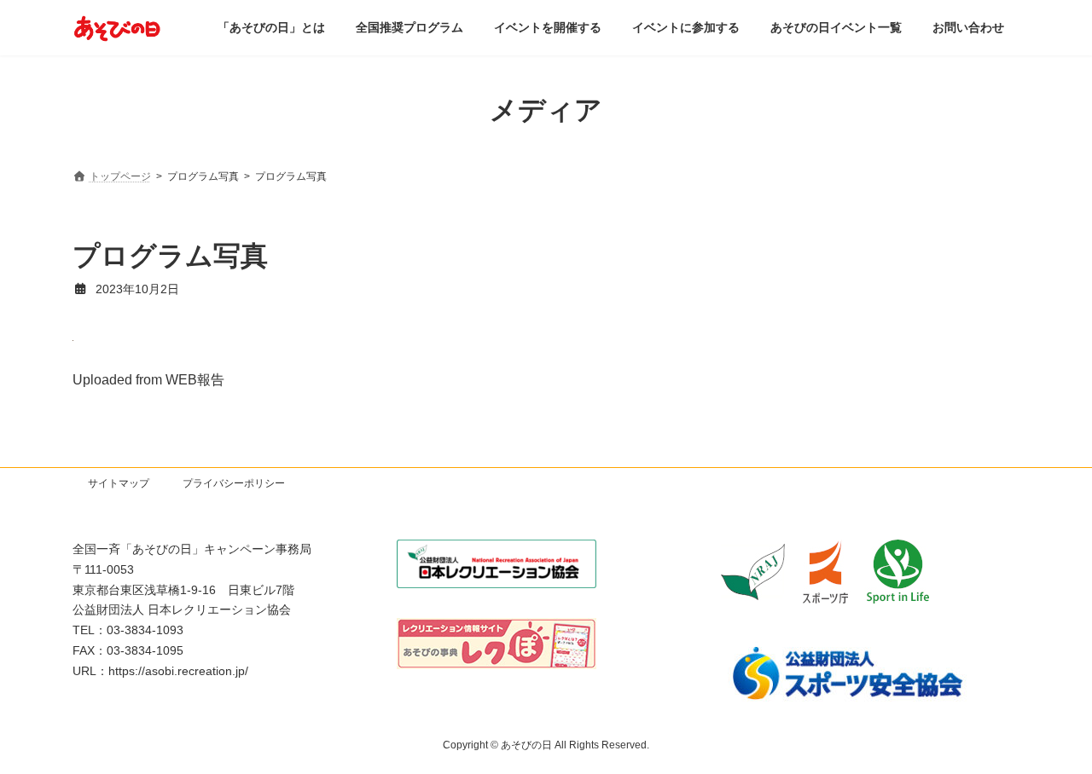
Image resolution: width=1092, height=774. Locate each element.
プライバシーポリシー (234, 483)
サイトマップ (118, 483)
